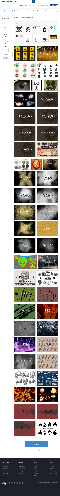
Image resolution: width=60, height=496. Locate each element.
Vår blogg (52, 471)
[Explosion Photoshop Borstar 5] (25, 116)
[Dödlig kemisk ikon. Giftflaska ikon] (45, 29)
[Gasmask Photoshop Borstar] (51, 85)
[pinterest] (14, 483)
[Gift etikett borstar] (47, 149)
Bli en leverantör (7, 473)
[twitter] (12, 483)
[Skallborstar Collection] (25, 378)
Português (36, 471)
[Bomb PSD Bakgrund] (22, 85)
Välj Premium (41, 5)
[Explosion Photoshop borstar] (25, 133)
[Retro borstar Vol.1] (25, 262)
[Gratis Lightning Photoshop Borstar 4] (48, 262)
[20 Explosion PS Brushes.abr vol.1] (25, 394)
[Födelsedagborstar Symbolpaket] (47, 70)
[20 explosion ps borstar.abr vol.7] (47, 394)
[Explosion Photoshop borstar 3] (25, 149)
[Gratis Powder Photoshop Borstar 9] (25, 245)
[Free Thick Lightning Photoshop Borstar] (47, 53)
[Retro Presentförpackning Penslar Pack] (25, 70)
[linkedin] (22, 483)
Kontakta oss (53, 473)
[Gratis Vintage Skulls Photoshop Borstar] (25, 278)
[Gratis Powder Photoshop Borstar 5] (50, 164)
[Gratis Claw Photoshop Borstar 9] (47, 294)
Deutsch (36, 473)
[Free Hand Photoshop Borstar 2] (47, 361)
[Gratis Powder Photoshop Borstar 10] (47, 245)
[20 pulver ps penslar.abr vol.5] (21, 164)
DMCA (21, 473)
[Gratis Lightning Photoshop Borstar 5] (25, 344)
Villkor (37, 484)
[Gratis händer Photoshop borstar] (47, 344)
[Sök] (33, 1)
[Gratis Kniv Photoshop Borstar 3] (25, 428)
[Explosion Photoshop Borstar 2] (47, 133)
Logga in (47, 5)
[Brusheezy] (7, 1)
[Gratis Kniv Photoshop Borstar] (25, 411)
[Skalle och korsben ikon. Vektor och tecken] (28, 29)
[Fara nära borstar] (36, 164)
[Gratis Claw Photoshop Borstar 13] (25, 311)
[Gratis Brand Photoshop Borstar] (47, 311)
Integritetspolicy (45, 484)
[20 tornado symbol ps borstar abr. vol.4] (47, 378)
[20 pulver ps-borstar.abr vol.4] (25, 99)
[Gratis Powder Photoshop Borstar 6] (47, 212)
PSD (34, 5)
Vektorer (21, 5)
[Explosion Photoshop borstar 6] (47, 116)
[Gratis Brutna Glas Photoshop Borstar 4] (47, 328)
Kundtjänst (22, 471)
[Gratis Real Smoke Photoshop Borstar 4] (25, 361)
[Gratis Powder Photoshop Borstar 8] (25, 178)
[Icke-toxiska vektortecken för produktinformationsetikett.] (53, 27)
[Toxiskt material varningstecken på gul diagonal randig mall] (53, 37)
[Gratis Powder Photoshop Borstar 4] (25, 212)
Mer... (35, 475)
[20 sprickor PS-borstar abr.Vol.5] (25, 328)
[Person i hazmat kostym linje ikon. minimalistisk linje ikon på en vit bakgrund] (36, 38)
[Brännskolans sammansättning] (47, 428)
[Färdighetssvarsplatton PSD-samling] (25, 53)
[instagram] (17, 483)
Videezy (5, 471)
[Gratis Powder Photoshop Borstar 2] (47, 195)
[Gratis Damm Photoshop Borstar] (47, 228)
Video (30, 5)
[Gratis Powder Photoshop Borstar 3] (25, 195)
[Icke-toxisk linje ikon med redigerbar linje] (28, 38)
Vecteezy (5, 468)
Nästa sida (36, 444)
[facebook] (9, 483)
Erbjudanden (22, 466)
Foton (26, 5)
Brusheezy (6, 466)
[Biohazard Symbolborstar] (36, 85)
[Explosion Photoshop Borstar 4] (47, 99)
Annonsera (22, 468)
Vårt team (52, 468)
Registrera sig (54, 5)
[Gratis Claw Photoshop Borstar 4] (25, 294)
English (35, 466)
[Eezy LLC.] (4, 483)
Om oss (52, 466)
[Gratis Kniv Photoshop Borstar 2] (47, 411)
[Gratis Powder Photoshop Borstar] (47, 178)
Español (36, 468)
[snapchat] (19, 483)
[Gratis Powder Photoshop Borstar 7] (25, 228)
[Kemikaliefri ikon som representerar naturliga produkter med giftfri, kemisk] (45, 38)
